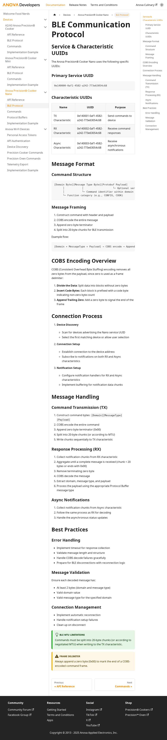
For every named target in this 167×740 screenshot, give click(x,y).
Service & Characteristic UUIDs (153, 18)
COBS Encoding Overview (150, 64)
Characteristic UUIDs (152, 34)
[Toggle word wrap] (125, 184)
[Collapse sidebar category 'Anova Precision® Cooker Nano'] (45, 92)
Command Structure (150, 48)
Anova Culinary (145, 5)
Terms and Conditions (104, 5)
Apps (50, 720)
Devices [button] (8, 19)
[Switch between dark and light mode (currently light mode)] (161, 5)
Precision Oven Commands (24, 158)
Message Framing (149, 56)
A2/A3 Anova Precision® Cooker (20, 27)
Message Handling (152, 75)
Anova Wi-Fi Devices (17, 129)
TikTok (90, 715)
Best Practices (149, 107)
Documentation (55, 5)
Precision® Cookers (137, 709)
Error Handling (152, 112)
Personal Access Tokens (22, 135)
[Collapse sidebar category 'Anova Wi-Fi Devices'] (45, 129)
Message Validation (150, 119)
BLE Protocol (15, 40)
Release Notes (78, 5)
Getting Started (56, 709)
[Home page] (55, 14)
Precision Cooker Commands (25, 152)
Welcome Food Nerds (16, 13)
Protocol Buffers (17, 117)
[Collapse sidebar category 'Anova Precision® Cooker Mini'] (45, 59)
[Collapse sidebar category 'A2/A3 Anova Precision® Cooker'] (45, 27)
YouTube (91, 725)
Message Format (151, 41)
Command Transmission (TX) (151, 83)
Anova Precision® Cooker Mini (21, 59)
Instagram (92, 709)
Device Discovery (17, 147)
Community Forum (19, 709)
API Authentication (18, 141)
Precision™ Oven (135, 715)
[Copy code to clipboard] (131, 85)
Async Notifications (151, 101)
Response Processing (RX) (152, 93)
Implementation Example (22, 52)
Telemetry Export (17, 164)
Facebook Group (18, 715)
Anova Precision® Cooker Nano (21, 92)
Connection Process (152, 70)
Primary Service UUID (152, 26)
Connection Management (152, 127)
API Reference (15, 34)
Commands (14, 46)
